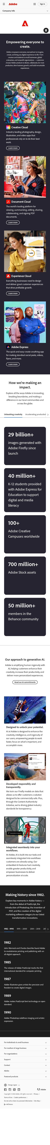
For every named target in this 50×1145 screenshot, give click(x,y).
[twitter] (14, 1089)
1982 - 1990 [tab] (9, 929)
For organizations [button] (10, 1054)
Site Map (37, 1101)
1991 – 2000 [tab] (22, 929)
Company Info (9, 11)
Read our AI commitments (25, 682)
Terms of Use (8, 1097)
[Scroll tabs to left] (2, 415)
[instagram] (10, 1089)
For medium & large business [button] (15, 1048)
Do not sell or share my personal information (18, 1101)
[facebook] (5, 1089)
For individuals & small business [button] (16, 1042)
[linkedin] (19, 1089)
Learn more (13, 148)
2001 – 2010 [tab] (35, 929)
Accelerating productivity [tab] (36, 414)
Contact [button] (7, 1065)
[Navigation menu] (4, 4)
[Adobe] (13, 4)
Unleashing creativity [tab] (13, 414)
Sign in (42, 4)
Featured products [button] (11, 1077)
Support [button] (7, 1059)
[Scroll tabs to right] (48, 415)
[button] (35, 4)
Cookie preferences (20, 1097)
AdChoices (9, 1104)
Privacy (36, 1094)
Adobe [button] (6, 1071)
